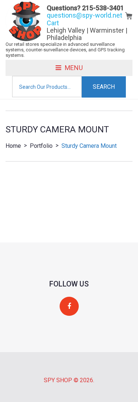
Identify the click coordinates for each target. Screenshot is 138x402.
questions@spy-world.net (84, 15)
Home (13, 145)
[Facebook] (69, 306)
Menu (74, 68)
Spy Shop (58, 380)
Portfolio (41, 145)
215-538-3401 (103, 8)
